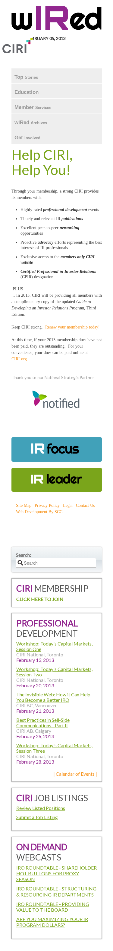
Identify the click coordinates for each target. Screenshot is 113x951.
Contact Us (85, 505)
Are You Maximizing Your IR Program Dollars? (52, 922)
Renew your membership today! (72, 327)
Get (27, 137)
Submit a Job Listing (37, 817)
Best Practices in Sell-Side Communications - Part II (43, 722)
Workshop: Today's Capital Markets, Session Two (54, 671)
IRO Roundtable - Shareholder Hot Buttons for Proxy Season (56, 873)
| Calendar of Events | (75, 774)
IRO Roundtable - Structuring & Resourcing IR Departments (56, 891)
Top (26, 77)
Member (32, 107)
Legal (68, 505)
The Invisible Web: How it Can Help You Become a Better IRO (53, 697)
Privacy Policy (47, 505)
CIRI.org (19, 359)
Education (27, 92)
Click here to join (40, 599)
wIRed (30, 122)
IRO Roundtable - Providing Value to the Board (52, 907)
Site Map (23, 505)
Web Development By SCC (39, 512)
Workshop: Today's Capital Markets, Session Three (54, 748)
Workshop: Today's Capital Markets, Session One (54, 646)
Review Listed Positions (40, 808)
